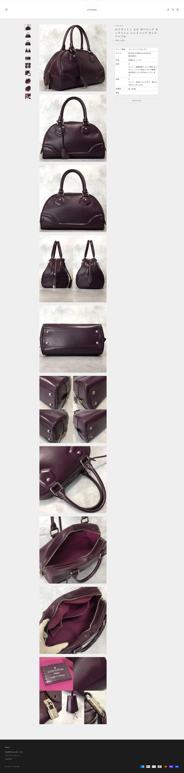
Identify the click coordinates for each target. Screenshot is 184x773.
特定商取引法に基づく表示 (14, 752)
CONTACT (8, 759)
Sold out (137, 100)
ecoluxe (119, 25)
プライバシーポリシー (12, 755)
